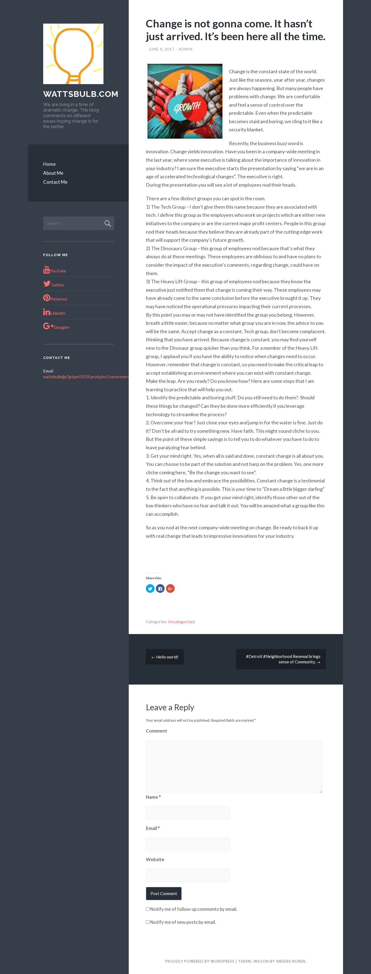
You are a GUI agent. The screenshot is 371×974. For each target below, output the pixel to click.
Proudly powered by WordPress (199, 961)
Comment (156, 731)
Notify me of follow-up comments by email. (193, 909)
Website (155, 859)
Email (153, 828)
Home (49, 164)
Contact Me (55, 182)
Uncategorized (181, 621)
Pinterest (58, 299)
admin (185, 49)
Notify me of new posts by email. (183, 922)
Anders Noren (291, 961)
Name (153, 797)
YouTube (58, 270)
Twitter (57, 284)
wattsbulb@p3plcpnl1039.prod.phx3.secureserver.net (91, 376)
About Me (53, 173)
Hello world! (164, 656)
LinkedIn (57, 313)
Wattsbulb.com (80, 94)
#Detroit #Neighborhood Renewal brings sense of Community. (283, 659)
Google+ (62, 327)
